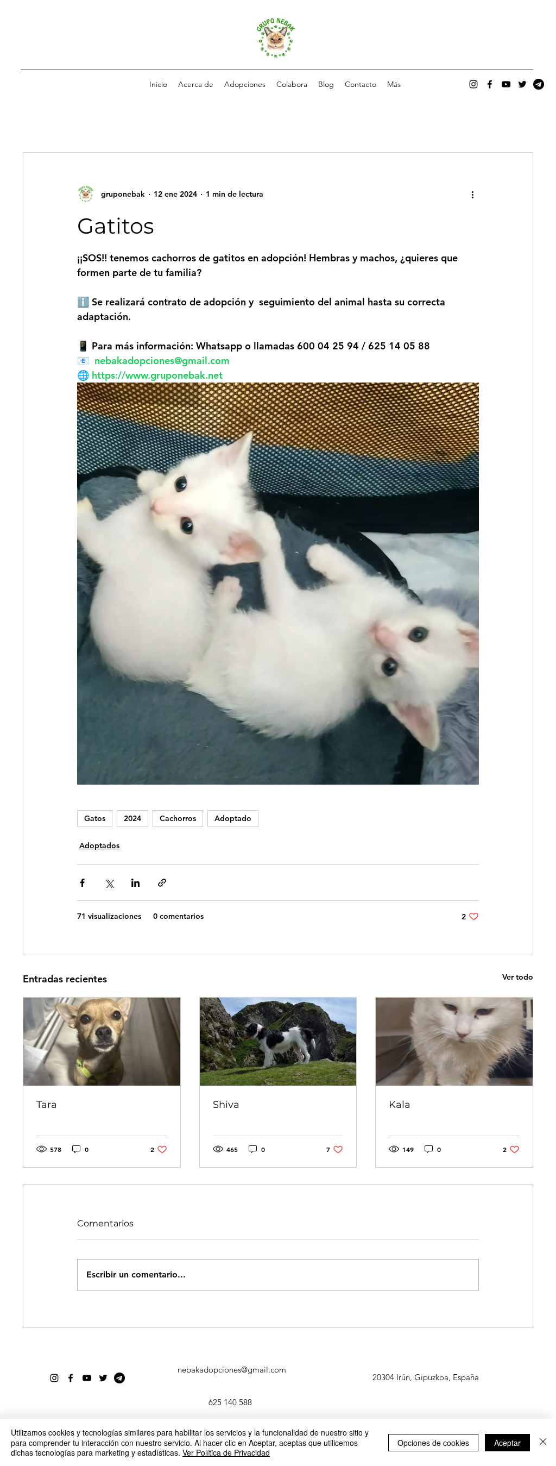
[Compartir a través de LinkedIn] (135, 883)
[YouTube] (506, 84)
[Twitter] (522, 84)
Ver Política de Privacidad (226, 1452)
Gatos (94, 818)
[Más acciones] (472, 194)
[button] (245, 84)
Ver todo (517, 977)
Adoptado (232, 818)
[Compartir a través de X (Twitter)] (109, 883)
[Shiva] (278, 1042)
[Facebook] (489, 84)
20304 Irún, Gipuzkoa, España (425, 1377)
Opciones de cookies (433, 1442)
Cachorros (178, 818)
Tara (46, 1105)
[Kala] (454, 1042)
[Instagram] (473, 84)
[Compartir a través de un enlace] (162, 883)
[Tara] (101, 1042)
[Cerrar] (542, 1442)
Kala (399, 1105)
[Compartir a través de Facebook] (82, 883)
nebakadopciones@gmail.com (232, 1369)
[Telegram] (538, 84)
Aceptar (507, 1442)
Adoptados (99, 845)
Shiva (226, 1105)
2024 (132, 818)
